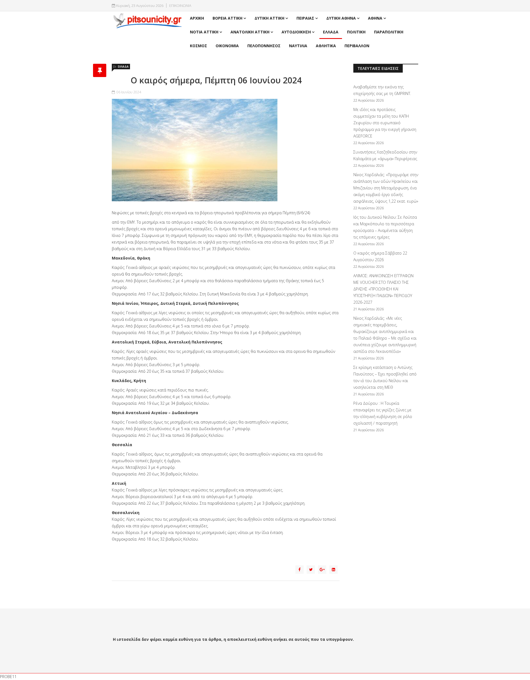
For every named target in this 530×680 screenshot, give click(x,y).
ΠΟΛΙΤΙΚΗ (356, 32)
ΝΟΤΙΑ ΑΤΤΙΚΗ (204, 32)
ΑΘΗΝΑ (375, 18)
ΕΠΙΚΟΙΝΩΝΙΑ (180, 5)
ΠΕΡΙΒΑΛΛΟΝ (356, 45)
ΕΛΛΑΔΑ (330, 32)
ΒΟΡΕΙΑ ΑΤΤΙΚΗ (227, 18)
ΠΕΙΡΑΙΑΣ (305, 18)
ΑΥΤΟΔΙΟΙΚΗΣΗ (296, 32)
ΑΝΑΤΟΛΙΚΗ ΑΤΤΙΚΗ (249, 32)
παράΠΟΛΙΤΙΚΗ (388, 32)
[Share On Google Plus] (322, 569)
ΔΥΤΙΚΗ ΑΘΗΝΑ (341, 18)
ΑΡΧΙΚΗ (197, 18)
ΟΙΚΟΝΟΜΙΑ (227, 45)
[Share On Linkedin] (333, 569)
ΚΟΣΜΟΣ (198, 45)
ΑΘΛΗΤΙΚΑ (326, 45)
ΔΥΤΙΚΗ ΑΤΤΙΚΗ (269, 18)
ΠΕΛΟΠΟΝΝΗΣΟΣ (263, 45)
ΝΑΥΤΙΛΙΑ (298, 45)
